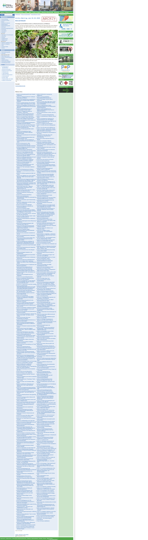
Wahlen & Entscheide (6, 80)
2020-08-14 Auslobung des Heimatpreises (46, 155)
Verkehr (3, 47)
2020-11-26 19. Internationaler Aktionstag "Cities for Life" (45, 433)
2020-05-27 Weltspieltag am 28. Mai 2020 (26, 420)
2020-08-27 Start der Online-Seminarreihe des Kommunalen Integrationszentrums (46, 191)
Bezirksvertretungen (6, 69)
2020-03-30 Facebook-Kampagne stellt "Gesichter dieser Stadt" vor (25, 224)
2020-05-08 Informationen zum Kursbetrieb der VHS (26, 369)
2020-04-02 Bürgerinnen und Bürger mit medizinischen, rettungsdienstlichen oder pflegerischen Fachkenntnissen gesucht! (25, 242)
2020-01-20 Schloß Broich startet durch (25, 116)
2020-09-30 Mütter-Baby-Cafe (43, 278)
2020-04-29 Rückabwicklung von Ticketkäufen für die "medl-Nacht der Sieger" (26, 335)
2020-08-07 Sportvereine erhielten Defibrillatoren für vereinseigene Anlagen (45, 143)
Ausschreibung (5, 19)
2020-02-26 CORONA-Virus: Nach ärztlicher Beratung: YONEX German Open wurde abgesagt (26, 176)
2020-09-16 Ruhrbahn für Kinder (44, 242)
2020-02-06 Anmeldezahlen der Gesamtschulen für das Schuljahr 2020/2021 (26, 145)
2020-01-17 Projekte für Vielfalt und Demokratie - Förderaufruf (24, 112)
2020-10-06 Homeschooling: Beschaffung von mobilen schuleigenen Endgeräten (46, 294)
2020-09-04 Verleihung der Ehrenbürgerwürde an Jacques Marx (44, 219)
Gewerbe (3, 32)
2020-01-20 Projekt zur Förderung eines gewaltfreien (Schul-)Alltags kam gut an (25, 114)
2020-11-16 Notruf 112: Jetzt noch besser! (45, 415)
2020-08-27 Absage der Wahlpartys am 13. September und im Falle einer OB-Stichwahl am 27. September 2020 (46, 182)
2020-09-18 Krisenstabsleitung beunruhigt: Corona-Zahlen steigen (46, 250)
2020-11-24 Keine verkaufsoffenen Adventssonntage (44, 427)
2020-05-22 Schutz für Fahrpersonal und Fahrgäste (25, 413)
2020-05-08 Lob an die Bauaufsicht (24, 371)
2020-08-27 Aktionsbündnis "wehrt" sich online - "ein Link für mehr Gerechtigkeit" (45, 186)
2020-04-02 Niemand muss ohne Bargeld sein (25, 250)
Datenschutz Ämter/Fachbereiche (19, 538)
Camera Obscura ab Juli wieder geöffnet (45, 516)
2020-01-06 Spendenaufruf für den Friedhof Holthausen (26, 95)
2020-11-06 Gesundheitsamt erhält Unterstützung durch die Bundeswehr (45, 390)
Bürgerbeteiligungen (6, 25)
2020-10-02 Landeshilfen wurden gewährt (46, 284)
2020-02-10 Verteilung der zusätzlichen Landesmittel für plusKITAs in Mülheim (25, 160)
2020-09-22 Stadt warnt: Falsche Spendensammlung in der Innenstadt (44, 260)
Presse (44, 538)
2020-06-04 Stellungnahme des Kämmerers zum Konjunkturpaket (26, 440)
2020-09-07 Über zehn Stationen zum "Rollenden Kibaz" (45, 228)
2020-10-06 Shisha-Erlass (42, 295)
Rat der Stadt (5, 77)
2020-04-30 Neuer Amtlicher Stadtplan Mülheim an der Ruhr (25, 342)
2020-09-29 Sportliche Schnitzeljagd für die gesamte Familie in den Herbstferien (46, 274)
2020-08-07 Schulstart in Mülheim (44, 140)
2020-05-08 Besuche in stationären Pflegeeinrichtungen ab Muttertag (24, 364)
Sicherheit (4, 36)
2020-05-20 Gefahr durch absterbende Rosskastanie (25, 407)
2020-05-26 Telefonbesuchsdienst (24, 416)
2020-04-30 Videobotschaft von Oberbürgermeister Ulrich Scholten (24, 347)
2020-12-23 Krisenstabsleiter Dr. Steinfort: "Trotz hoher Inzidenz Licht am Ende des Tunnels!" (45, 509)
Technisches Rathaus (6, 61)
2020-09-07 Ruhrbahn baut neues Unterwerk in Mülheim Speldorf (46, 226)
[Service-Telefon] (66, 29)
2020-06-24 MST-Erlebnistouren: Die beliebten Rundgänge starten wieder (24, 491)
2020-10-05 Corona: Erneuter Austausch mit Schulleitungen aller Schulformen (46, 289)
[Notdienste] (66, 85)
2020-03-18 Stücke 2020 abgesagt (24, 204)
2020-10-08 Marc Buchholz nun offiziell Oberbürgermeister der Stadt (45, 300)
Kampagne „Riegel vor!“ (64, 44)
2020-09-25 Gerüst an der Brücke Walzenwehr (44, 263)
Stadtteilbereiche (63, 14)
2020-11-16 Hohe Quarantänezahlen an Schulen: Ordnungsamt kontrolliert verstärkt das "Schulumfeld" (46, 412)
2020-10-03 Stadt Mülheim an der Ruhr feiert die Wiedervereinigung (46, 286)
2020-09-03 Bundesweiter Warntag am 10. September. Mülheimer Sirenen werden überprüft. (46, 209)
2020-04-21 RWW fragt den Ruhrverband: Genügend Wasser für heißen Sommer (25, 303)
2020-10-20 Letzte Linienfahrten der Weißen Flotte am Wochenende (46, 339)
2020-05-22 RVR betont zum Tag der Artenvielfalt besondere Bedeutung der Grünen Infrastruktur (25, 410)
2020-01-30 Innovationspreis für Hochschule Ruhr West (26, 135)
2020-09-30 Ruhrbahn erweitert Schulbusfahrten (43, 280)
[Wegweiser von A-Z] (66, 92)
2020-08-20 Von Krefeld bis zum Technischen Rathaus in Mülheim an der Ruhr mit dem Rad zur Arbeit (46, 171)
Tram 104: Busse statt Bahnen (43, 521)
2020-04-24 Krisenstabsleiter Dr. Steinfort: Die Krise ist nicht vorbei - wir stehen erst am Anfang (26, 315)
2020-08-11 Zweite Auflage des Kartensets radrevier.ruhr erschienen (46, 150)
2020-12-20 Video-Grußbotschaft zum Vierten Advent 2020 (46, 502)
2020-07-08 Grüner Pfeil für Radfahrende (25, 526)
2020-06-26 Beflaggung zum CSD (24, 500)
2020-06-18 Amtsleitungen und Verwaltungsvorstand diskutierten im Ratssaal (26, 469)
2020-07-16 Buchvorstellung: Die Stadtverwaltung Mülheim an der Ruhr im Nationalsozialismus (45, 110)
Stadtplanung (4, 40)
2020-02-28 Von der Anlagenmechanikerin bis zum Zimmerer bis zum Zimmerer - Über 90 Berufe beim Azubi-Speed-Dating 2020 (26, 180)
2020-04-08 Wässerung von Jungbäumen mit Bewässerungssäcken (26, 265)
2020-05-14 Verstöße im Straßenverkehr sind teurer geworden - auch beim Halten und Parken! (26, 392)
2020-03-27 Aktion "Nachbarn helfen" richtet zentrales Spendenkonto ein (26, 216)
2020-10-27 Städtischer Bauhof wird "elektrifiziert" (44, 362)
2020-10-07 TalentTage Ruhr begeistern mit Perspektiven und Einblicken (46, 298)
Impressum (2, 538)
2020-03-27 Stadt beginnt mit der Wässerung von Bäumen (26, 221)
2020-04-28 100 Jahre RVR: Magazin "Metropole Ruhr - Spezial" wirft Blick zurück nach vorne (26, 329)
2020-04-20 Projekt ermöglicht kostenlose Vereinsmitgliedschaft (25, 293)
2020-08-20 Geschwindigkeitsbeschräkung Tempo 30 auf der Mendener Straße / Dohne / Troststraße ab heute (46, 165)
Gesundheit (4, 30)
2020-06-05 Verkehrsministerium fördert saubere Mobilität (25, 446)
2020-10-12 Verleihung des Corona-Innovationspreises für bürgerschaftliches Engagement (45, 309)
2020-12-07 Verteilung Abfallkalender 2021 (46, 468)
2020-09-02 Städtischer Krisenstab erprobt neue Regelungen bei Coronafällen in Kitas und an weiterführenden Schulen (46, 206)
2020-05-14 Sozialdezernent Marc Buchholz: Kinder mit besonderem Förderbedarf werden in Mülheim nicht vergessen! (26, 388)
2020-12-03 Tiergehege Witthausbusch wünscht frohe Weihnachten (45, 455)
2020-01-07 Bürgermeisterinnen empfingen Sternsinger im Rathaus (26, 97)
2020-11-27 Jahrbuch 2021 (42, 439)
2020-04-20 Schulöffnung (22, 295)
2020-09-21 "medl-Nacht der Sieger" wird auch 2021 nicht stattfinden (45, 255)
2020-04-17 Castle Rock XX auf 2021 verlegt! (26, 284)
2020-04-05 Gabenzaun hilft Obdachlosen (26, 259)
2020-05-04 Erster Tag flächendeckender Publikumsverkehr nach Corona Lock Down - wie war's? (26, 352)
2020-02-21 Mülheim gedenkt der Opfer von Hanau (26, 174)
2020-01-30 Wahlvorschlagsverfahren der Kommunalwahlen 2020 (25, 138)
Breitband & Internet (6, 23)
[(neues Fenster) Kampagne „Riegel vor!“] (66, 53)
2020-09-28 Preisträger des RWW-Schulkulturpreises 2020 (44, 265)
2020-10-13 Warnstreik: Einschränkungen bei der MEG (46, 312)
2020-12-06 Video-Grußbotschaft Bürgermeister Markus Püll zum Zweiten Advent (45, 465)
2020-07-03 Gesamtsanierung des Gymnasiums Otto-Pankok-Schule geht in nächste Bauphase (25, 520)
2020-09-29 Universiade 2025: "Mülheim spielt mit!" (45, 276)
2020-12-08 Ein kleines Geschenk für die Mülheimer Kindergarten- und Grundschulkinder (45, 470)
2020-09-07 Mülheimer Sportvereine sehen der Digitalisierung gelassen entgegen (46, 223)
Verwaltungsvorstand (6, 62)
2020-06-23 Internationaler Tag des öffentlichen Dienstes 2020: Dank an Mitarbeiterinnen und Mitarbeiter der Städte (26, 482)
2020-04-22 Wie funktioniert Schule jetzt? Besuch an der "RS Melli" (25, 309)
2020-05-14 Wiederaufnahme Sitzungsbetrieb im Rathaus (26, 395)
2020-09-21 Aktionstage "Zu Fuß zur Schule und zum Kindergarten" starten (46, 258)
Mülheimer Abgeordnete (7, 74)
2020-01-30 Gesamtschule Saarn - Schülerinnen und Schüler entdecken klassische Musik (25, 132)
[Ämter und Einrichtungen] (66, 42)
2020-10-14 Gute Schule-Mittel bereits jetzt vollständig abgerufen (46, 315)
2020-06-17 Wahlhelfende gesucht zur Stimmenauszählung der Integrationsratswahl (26, 464)
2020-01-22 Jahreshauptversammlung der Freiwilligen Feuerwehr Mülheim (26, 123)
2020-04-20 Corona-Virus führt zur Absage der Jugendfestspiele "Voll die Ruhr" (26, 291)
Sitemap (29, 538)
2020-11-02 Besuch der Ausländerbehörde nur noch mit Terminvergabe (46, 367)
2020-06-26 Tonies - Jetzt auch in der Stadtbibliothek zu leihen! (25, 507)
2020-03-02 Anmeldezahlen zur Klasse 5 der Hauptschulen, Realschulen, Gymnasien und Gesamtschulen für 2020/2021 (26, 183)
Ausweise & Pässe (5, 20)
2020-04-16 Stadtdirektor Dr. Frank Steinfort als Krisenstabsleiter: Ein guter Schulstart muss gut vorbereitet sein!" (26, 281)
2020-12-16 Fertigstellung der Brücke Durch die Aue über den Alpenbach (46, 496)
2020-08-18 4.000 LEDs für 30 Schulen (45, 159)
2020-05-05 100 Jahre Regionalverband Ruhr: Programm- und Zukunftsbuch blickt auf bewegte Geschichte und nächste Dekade (26, 356)
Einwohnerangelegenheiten (7, 28)
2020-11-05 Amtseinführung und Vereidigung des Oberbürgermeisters (46, 384)
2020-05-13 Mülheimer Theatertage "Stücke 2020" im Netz (26, 380)
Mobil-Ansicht (49, 538)
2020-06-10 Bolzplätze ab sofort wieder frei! (26, 447)
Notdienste (61, 79)
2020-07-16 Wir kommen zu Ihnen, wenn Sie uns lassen (46, 113)
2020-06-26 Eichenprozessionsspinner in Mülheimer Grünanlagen (25, 502)
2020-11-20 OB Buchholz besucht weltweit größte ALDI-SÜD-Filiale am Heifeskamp (46, 422)
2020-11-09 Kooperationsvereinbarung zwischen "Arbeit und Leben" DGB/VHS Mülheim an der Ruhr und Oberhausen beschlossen (45, 397)
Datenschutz (8, 538)
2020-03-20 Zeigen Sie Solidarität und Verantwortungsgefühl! (25, 207)
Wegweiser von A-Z (63, 86)
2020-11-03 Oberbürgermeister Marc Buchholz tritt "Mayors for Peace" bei (44, 380)
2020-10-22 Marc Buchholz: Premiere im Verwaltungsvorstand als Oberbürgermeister (46, 346)
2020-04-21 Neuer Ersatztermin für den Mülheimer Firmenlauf (25, 301)
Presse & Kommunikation (25, 14)
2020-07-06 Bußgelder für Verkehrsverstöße (26, 525)
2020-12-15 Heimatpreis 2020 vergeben (45, 490)
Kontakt (40, 538)
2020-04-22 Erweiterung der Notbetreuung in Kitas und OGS (26, 306)
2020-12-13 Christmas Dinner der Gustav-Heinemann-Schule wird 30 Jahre (46, 481)
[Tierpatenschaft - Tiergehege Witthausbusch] (66, 62)
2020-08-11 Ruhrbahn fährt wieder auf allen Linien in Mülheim (46, 148)
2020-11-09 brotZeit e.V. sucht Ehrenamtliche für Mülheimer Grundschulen (46, 405)
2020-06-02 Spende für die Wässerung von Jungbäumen (26, 431)
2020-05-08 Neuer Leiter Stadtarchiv (24, 372)
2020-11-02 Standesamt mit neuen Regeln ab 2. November (46, 370)
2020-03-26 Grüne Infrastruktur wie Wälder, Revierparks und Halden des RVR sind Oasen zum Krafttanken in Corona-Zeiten (26, 211)
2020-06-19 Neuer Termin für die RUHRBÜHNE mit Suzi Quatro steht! (24, 476)
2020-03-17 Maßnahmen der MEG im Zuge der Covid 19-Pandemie (26, 203)
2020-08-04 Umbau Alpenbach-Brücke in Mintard (45, 139)
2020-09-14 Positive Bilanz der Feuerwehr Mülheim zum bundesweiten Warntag (46, 240)
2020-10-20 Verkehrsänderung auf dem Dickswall (45, 341)
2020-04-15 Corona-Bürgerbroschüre (25, 276)
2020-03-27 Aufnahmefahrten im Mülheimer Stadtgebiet (26, 219)
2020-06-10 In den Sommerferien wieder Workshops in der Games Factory (25, 453)
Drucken (16, 534)
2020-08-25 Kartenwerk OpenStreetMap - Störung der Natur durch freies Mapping (45, 175)
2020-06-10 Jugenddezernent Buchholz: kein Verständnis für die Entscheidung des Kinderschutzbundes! (26, 456)
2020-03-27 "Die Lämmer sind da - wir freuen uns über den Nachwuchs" (26, 214)
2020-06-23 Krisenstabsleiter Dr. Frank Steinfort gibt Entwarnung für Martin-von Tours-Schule (25, 485)
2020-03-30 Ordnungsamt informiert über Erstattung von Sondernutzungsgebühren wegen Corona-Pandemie (25, 226)
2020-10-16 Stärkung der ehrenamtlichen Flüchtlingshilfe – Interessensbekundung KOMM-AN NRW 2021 (45, 328)
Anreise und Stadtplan (64, 73)
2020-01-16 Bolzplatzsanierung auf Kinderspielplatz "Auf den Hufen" (24, 109)
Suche (2, 14)
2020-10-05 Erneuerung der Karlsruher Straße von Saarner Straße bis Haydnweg (45, 291)
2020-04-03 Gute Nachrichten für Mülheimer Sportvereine (26, 258)
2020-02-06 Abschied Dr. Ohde (23, 143)
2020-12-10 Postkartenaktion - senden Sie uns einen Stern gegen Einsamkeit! (46, 479)
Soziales (3, 37)
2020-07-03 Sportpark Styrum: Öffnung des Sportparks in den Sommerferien (26, 523)
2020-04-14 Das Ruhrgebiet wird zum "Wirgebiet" (25, 275)
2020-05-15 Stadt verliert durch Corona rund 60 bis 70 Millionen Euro (26, 400)
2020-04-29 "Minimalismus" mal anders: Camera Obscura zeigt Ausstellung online (25, 332)
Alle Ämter (61, 38)
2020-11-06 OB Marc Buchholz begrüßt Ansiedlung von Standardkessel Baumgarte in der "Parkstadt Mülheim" (46, 393)
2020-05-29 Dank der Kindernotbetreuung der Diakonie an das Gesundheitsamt (26, 423)
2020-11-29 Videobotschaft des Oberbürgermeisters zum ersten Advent (45, 447)
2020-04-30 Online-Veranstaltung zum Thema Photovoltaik (26, 345)
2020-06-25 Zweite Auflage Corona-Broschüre (24, 496)
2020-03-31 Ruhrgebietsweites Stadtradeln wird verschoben (26, 236)
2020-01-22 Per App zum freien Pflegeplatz (26, 125)
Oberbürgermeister (5, 56)
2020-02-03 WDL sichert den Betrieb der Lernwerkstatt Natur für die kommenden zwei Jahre (26, 141)
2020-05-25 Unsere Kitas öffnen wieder (25, 415)
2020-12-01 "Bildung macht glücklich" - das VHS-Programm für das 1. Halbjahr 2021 (46, 450)
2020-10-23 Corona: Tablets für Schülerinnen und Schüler (46, 356)
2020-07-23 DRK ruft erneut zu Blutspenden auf (46, 125)
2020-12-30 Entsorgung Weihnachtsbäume (46, 515)
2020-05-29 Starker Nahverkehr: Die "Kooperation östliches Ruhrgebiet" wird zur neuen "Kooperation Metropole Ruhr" (26, 428)
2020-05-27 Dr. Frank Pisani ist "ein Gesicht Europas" (26, 419)
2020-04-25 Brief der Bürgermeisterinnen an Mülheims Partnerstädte (26, 320)
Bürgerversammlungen (7, 70)
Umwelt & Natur (5, 46)
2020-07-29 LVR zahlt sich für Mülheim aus (46, 127)
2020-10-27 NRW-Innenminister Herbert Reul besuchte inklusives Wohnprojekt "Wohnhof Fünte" (46, 359)
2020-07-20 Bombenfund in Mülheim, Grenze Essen (46, 117)
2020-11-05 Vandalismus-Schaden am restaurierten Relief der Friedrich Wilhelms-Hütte (46, 387)
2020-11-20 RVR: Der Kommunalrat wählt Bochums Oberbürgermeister (45, 424)
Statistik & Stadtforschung (7, 42)
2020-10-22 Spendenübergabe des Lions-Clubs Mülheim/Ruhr (46, 349)
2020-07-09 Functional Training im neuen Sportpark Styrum (25, 528)
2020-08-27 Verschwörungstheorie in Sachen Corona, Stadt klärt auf (46, 193)
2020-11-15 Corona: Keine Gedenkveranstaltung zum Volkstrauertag (45, 410)
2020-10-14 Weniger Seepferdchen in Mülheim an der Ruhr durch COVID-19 (45, 320)
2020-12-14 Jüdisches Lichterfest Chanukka (46, 486)
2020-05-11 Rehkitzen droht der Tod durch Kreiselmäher (26, 375)
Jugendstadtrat (5, 73)
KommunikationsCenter (20, 86)
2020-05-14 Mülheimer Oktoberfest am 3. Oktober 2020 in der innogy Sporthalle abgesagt (25, 385)
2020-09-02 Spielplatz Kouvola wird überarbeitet (44, 203)
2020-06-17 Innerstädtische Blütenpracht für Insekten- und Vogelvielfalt (26, 462)
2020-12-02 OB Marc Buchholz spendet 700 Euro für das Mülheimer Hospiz (46, 453)
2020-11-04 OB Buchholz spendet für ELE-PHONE (46, 382)
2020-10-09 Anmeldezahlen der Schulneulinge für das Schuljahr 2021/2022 (46, 303)
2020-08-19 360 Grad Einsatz (43, 160)
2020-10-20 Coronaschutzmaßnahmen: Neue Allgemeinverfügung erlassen (46, 337)
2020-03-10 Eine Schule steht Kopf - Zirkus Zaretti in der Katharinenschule (26, 190)
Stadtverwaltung (5, 59)
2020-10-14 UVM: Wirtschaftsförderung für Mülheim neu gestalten (46, 317)
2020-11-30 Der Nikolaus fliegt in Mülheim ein (46, 448)
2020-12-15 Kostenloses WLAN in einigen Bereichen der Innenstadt (46, 494)
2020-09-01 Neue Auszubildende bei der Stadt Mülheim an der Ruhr (45, 201)
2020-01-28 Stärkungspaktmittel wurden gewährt (25, 129)
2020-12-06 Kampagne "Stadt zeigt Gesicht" (46, 463)
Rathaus (3, 58)
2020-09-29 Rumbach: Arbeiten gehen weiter (46, 272)
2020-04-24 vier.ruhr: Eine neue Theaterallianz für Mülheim (23, 318)
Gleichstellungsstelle (6, 52)
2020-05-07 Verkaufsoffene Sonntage (25, 362)
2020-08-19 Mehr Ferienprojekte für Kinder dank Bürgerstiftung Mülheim (46, 163)
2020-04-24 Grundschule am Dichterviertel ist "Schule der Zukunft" (26, 312)
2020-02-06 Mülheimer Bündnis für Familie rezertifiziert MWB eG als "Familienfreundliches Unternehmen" (26, 148)
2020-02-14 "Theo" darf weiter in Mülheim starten (25, 167)
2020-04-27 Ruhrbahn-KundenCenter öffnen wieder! (26, 326)
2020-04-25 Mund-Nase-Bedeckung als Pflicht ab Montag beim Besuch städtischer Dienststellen (26, 323)
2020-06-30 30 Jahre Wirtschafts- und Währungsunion (25, 510)
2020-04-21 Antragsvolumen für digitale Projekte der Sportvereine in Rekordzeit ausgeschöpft (25, 297)
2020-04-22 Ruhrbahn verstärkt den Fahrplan (26, 307)
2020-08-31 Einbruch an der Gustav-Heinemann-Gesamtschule (44, 196)
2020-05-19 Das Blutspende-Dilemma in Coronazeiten (25, 405)
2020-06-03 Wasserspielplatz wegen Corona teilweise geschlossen (26, 435)
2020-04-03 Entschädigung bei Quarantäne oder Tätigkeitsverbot (26, 255)
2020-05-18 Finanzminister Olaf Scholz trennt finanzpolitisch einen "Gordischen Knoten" (26, 402)
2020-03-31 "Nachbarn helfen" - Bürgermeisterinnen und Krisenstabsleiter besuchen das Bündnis (25, 230)
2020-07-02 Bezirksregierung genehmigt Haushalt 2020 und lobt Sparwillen (25, 517)
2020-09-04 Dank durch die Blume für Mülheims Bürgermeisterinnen (45, 216)
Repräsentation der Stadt (7, 78)
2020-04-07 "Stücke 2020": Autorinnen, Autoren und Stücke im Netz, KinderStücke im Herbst (26, 262)
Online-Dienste (62, 31)
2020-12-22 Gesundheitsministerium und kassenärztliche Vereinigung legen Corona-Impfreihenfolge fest (46, 505)
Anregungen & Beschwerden (5, 67)
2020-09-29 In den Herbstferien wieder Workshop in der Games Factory (45, 268)
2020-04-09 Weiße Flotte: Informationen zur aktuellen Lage (26, 272)
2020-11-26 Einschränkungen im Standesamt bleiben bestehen (46, 435)
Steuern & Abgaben (6, 44)
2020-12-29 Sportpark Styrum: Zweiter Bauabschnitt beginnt (45, 513)
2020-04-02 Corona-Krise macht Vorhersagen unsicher (26, 245)
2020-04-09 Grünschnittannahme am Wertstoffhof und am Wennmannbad (24, 268)
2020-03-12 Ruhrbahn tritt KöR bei (24, 194)
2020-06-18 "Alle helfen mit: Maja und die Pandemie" (25, 467)
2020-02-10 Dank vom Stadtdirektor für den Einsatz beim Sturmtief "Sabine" (26, 155)
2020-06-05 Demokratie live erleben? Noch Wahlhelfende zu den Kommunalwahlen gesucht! (26, 442)
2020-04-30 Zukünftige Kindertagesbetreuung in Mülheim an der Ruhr (26, 350)
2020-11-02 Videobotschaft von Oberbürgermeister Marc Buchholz (44, 372)
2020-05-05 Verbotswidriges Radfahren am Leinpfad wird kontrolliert (26, 359)
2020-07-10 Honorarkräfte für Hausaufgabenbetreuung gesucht (44, 97)
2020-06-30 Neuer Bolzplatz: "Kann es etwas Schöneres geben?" (26, 515)
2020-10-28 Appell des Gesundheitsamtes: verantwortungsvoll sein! (46, 365)
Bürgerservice (17, 14)
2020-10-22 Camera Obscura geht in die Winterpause (45, 344)
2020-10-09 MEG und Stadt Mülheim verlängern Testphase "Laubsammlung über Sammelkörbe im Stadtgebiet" (46, 305)
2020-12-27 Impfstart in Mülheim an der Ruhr (46, 511)
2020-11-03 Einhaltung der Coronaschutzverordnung (42, 377)
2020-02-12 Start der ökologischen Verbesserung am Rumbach (24, 162)
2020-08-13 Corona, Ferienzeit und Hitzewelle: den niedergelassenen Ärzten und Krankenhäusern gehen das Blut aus (46, 153)
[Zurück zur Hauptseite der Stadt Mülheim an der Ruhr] (7, 10)
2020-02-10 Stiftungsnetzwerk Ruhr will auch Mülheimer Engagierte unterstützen (26, 158)
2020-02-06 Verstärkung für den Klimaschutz (26, 150)
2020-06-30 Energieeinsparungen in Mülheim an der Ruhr (26, 512)
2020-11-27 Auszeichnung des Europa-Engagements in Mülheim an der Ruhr (45, 438)
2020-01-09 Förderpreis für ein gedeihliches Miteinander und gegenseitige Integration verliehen (26, 100)
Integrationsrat (5, 72)
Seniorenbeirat (5, 76)
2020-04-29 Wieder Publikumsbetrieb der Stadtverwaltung (25, 337)
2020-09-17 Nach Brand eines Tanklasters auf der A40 (46, 244)
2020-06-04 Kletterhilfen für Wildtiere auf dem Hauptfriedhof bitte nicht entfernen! (26, 437)
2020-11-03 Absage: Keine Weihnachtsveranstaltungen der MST (44, 375)
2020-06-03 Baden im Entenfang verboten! (26, 433)
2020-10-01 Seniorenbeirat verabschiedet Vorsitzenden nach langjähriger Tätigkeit (46, 283)
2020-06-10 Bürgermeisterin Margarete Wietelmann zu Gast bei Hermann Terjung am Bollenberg (26, 450)
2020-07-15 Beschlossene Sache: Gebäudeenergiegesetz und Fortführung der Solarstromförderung (46, 106)
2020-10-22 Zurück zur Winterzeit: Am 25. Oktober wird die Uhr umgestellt (45, 351)
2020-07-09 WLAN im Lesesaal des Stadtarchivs (44, 95)
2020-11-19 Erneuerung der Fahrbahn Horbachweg (45, 417)
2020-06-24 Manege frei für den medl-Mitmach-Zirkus (25, 493)
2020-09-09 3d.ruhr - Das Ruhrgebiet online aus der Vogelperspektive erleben (46, 238)
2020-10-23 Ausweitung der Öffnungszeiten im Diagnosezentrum (46, 354)
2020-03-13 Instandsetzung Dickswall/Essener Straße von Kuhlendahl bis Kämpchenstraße (26, 197)
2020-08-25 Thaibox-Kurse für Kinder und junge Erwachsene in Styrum (45, 177)
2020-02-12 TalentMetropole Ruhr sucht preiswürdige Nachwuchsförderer (25, 165)
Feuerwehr (4, 29)
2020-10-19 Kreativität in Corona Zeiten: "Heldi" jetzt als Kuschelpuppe (45, 332)
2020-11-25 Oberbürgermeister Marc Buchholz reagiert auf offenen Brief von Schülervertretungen (45, 430)
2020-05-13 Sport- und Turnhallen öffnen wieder (25, 382)
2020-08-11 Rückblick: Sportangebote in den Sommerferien (46, 145)
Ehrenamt (4, 27)
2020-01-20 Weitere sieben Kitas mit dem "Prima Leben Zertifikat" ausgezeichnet (25, 118)
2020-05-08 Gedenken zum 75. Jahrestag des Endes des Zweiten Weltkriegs (26, 367)
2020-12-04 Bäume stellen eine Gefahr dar (46, 457)
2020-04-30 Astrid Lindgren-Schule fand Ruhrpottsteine (25, 340)
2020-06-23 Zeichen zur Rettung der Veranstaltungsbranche (24, 488)
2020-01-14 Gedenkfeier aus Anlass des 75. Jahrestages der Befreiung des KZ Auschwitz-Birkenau (26, 106)
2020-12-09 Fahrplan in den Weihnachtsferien (43, 476)
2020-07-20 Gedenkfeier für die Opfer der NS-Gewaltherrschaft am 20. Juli (46, 122)
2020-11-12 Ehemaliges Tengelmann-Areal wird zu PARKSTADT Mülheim (46, 407)
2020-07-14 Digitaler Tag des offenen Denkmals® (45, 100)
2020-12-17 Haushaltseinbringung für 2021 (46, 498)
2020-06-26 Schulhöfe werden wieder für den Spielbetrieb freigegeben (26, 505)
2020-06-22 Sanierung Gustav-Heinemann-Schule (26, 479)
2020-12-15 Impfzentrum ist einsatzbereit (45, 491)
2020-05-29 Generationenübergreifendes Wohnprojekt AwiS (25, 425)
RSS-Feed (21, 534)
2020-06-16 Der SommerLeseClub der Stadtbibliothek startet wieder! (25, 459)
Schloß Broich (40, 519)
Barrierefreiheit (35, 538)
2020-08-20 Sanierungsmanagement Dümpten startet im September (45, 169)
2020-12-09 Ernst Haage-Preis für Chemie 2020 (46, 474)
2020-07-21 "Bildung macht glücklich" (45, 123)
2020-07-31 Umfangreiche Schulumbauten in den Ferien (46, 133)
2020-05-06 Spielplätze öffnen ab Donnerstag (26, 361)
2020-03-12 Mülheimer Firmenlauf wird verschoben (25, 193)
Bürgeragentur (5, 24)
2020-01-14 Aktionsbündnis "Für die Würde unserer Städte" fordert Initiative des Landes (26, 103)
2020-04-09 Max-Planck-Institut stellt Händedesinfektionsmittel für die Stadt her (25, 270)
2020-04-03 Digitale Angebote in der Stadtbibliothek (24, 253)
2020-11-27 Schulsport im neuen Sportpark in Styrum (46, 444)
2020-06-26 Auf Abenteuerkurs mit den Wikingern (25, 498)
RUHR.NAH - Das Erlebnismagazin (44, 518)
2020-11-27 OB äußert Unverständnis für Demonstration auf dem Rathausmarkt (45, 442)
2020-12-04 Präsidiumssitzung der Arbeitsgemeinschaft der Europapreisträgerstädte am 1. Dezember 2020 (45, 460)
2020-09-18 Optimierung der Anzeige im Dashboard (45, 253)
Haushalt (3, 53)
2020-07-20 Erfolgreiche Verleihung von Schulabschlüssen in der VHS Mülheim (45, 119)
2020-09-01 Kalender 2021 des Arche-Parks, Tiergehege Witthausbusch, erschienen (46, 198)
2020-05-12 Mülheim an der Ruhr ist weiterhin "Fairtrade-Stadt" (26, 377)
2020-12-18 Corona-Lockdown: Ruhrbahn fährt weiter (46, 500)
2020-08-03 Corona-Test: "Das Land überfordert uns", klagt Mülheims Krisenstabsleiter (44, 136)
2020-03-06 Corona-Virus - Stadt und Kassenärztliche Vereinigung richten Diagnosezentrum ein (25, 187)
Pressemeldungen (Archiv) (35, 14)
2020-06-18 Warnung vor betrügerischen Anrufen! (25, 474)
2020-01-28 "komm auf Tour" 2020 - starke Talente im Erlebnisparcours (26, 127)
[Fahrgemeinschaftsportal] (66, 71)
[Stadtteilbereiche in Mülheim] (66, 20)
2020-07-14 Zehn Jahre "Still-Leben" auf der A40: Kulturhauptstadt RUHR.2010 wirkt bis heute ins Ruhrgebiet (46, 102)
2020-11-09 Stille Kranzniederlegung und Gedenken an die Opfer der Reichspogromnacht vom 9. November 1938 (46, 401)
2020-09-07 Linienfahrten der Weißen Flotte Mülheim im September (46, 221)
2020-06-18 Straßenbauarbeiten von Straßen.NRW (24, 472)
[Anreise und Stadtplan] (66, 77)
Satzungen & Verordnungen (7, 34)
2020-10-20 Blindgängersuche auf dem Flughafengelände (45, 334)
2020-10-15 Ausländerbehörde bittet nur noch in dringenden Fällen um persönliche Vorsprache (46, 322)
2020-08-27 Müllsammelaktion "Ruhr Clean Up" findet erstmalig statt (46, 188)
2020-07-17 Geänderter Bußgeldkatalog (45, 114)
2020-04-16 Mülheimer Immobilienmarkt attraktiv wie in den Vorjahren (25, 279)
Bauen (3, 21)
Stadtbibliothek (5, 38)
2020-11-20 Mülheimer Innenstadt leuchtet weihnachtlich (46, 419)
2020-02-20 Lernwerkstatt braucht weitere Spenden (25, 171)
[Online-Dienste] (66, 36)
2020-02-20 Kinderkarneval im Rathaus (25, 169)
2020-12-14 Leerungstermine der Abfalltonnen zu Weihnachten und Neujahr (46, 488)
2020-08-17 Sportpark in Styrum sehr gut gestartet (45, 158)
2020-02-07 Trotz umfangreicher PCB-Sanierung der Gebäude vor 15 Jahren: (25, 153)
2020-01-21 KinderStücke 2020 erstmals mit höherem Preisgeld (26, 121)
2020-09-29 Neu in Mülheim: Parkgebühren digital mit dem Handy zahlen (46, 270)
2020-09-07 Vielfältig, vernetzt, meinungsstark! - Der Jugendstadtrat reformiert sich (44, 231)
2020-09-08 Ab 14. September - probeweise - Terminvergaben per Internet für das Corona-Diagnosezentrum (46, 235)
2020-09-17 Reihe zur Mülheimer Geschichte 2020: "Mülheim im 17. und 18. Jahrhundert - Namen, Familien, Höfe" (46, 247)
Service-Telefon (62, 22)
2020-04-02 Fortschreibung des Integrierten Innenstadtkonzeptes (26, 248)
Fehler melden (26, 534)
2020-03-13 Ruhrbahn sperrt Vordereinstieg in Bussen (26, 200)
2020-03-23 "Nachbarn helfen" (23, 208)
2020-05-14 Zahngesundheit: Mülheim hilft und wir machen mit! (26, 398)
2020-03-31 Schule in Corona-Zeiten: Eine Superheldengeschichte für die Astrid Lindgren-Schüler (26, 238)
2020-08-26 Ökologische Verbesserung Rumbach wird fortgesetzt (45, 180)
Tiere (3, 45)
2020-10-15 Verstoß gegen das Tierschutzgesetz (43, 326)
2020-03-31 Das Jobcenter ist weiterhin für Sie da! (26, 233)
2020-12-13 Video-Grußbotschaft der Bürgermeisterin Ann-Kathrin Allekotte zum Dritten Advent (46, 484)
